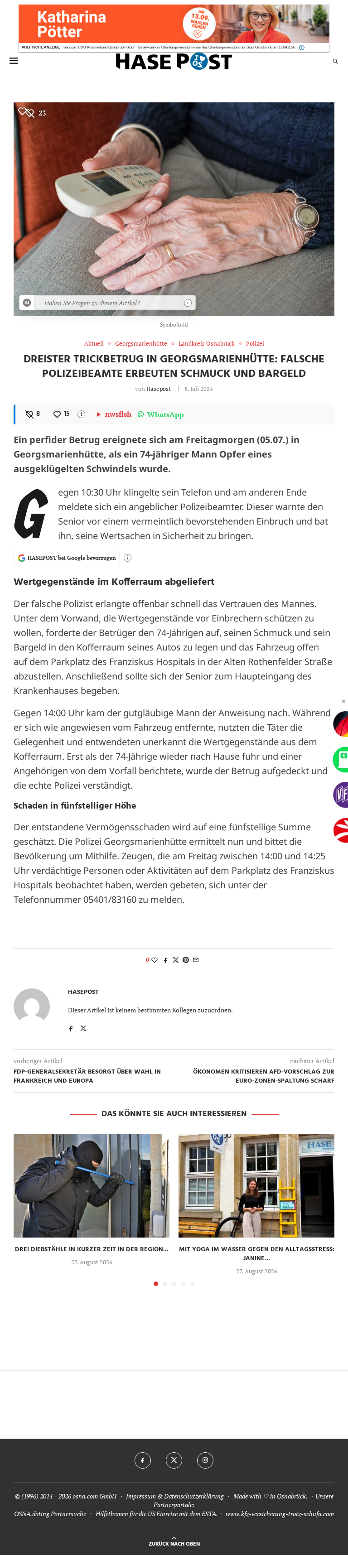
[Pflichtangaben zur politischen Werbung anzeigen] (302, 47)
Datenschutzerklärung (194, 1496)
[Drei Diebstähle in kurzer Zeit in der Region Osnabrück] (91, 1186)
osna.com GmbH (94, 1496)
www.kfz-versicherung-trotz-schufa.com (280, 1513)
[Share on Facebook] (166, 959)
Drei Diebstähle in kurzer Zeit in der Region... (92, 1249)
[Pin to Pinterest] (186, 959)
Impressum (141, 1496)
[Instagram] (205, 1460)
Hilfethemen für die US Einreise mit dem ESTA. (157, 1513)
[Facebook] (143, 1460)
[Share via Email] (196, 959)
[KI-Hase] (27, 302)
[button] (26, 1209)
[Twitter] (174, 1460)
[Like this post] (154, 959)
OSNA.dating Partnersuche (50, 1513)
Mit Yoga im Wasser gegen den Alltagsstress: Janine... (256, 1254)
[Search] (335, 61)
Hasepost (158, 389)
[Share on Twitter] (176, 959)
